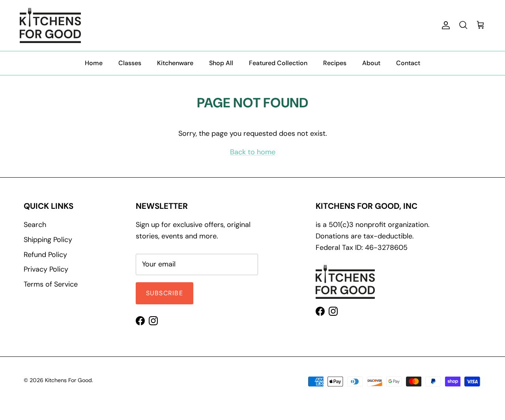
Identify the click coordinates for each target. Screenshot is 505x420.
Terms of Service (51, 284)
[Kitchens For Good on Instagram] (153, 320)
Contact (408, 63)
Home (94, 63)
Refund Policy (45, 254)
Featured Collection (278, 63)
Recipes (334, 63)
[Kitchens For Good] (50, 25)
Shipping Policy (48, 239)
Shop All (221, 63)
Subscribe (164, 293)
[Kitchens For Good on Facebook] (140, 320)
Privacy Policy (46, 269)
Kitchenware (175, 63)
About (371, 63)
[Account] (444, 25)
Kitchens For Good (68, 380)
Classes (129, 63)
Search (35, 224)
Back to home (252, 152)
